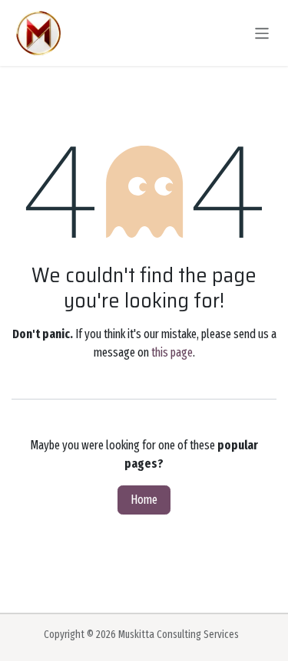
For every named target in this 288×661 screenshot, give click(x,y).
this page (172, 352)
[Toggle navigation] (262, 33)
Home (144, 499)
